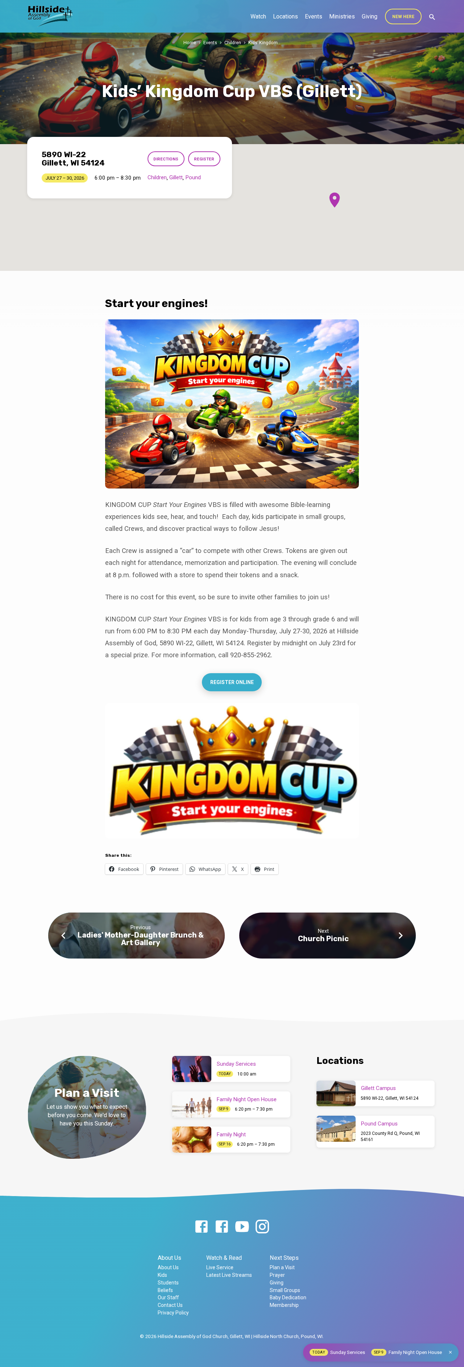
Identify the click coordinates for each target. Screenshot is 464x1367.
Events (313, 16)
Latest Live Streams (229, 1275)
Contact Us (170, 1305)
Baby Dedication (288, 1297)
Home (189, 42)
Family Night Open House (247, 1099)
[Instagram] (262, 1227)
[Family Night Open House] (191, 1104)
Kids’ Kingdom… (264, 42)
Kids (162, 1275)
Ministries (342, 16)
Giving (369, 16)
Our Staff (168, 1297)
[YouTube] (242, 1227)
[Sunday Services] (191, 1069)
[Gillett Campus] (336, 1094)
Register (204, 159)
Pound (193, 177)
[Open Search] (432, 17)
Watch (258, 16)
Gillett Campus (378, 1088)
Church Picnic (323, 938)
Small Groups (285, 1290)
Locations (285, 16)
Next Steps (284, 1257)
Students (168, 1283)
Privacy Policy (173, 1313)
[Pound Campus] (336, 1129)
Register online (232, 682)
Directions (165, 159)
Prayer (277, 1275)
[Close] (450, 1352)
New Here (403, 16)
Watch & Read (224, 1257)
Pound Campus (379, 1123)
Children (232, 42)
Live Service (219, 1267)
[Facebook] (201, 1227)
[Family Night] (191, 1140)
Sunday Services (236, 1064)
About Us (169, 1257)
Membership (284, 1305)
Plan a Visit (282, 1267)
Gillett (176, 177)
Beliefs (165, 1290)
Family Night (231, 1134)
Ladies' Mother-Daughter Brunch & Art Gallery (141, 939)
